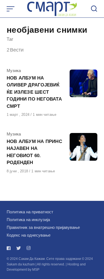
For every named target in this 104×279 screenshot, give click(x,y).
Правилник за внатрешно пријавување (43, 227)
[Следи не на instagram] (28, 248)
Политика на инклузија (28, 219)
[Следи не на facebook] (10, 248)
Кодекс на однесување (28, 235)
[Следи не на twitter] (18, 248)
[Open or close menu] (11, 8)
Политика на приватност (30, 211)
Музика (14, 70)
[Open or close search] (94, 8)
